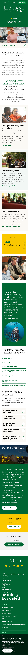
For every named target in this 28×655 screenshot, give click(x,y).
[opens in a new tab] (11, 596)
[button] (22, 2)
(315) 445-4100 (6, 580)
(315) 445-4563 (6, 589)
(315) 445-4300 (7, 585)
